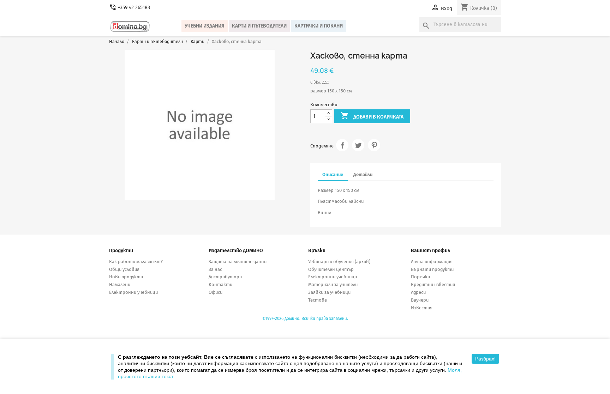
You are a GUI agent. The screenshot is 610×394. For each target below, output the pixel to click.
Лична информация (432, 261)
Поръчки (420, 276)
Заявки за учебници (329, 292)
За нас (215, 269)
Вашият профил (430, 251)
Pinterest (374, 145)
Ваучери (420, 300)
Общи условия (124, 269)
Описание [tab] (332, 174)
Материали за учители (333, 284)
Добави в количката (372, 115)
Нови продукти (126, 276)
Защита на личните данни (238, 261)
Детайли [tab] (362, 174)
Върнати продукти (432, 269)
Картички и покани (318, 26)
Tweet (358, 145)
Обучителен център (331, 269)
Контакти (220, 284)
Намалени (119, 284)
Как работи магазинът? (136, 261)
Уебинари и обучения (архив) (339, 261)
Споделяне (342, 145)
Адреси (418, 292)
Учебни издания (205, 26)
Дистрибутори (225, 276)
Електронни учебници (133, 292)
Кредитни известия (433, 284)
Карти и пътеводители (259, 26)
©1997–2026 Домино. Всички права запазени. (305, 318)
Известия (421, 307)
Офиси (215, 292)
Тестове (317, 300)
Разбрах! (485, 359)
